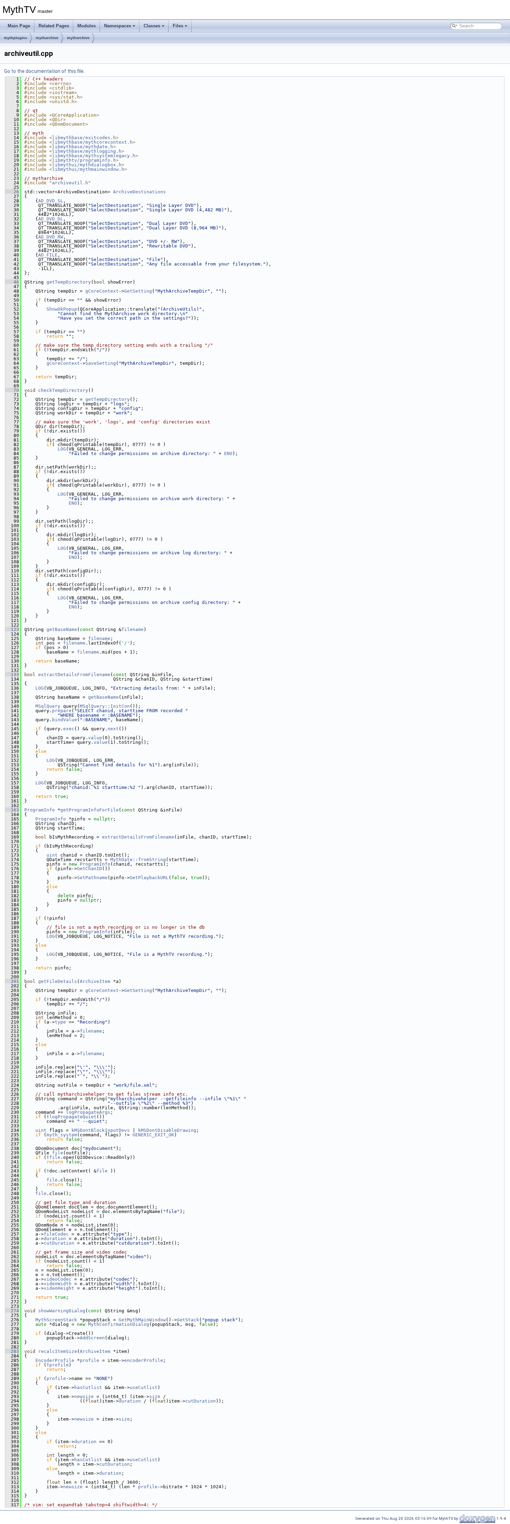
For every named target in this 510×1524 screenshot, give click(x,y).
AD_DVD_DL (50, 218)
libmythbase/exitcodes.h (84, 137)
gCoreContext (102, 291)
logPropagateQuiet (72, 1116)
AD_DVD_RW (50, 236)
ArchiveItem (95, 981)
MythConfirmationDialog (118, 1324)
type (60, 1022)
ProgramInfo (39, 809)
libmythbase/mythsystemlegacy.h (93, 155)
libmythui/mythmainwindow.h (88, 169)
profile (89, 1360)
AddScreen (92, 1337)
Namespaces (117, 25)
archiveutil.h (70, 182)
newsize (84, 1396)
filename (132, 629)
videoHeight (59, 1288)
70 (12, 390)
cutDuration (59, 1243)
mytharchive (47, 38)
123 (12, 629)
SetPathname (92, 877)
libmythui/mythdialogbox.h (86, 164)
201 (12, 981)
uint (52, 855)
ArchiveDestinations (139, 191)
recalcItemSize (57, 1351)
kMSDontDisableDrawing (167, 1130)
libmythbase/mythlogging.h (86, 151)
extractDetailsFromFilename (74, 674)
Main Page (19, 25)
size (154, 1396)
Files (178, 25)
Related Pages (54, 25)
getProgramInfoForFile (89, 809)
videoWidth (57, 1283)
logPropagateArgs (88, 1112)
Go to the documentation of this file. (44, 71)
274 (12, 1310)
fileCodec (56, 1234)
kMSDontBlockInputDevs (100, 1130)
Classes (152, 25)
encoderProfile (143, 1360)
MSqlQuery (47, 706)
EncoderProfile (54, 1360)
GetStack (188, 1319)
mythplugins (15, 38)
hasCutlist (88, 1387)
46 (12, 282)
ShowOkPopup (61, 309)
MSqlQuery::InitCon (105, 706)
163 (12, 809)
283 (12, 1351)
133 (12, 674)
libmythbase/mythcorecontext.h (92, 142)
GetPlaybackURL (149, 877)
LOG (62, 449)
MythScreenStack (56, 1319)
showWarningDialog (61, 1310)
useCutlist (144, 1387)
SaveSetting (100, 363)
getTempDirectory (68, 282)
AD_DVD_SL (50, 200)
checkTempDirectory (63, 390)
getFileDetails (57, 981)
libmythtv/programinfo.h (84, 160)
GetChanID (89, 868)
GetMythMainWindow (142, 1319)
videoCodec (57, 1279)
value (95, 737)
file (57, 1152)
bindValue (64, 719)
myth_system (61, 1134)
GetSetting (138, 291)
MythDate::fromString (138, 859)
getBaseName (61, 629)
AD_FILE (48, 255)
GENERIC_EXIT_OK (153, 1134)
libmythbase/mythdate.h (82, 146)
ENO (228, 453)
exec (68, 728)
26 (12, 191)
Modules (86, 25)
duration (55, 1238)
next (113, 728)
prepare (61, 710)
